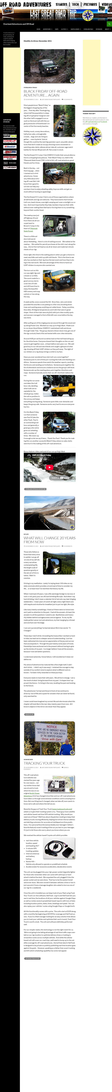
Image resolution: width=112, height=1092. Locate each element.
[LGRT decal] (92, 136)
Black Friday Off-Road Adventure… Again (45, 93)
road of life (29, 714)
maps (56, 29)
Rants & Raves (75, 29)
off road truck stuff (33, 958)
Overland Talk (88, 29)
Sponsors (99, 29)
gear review (28, 759)
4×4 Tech (63, 29)
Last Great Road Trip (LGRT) (50, 99)
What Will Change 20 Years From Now (49, 540)
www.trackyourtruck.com (62, 809)
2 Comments (68, 99)
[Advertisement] (91, 72)
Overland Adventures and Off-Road (18, 24)
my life (26, 534)
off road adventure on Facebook (96, 122)
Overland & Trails (30, 87)
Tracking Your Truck (44, 763)
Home (38, 29)
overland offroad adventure (36, 489)
